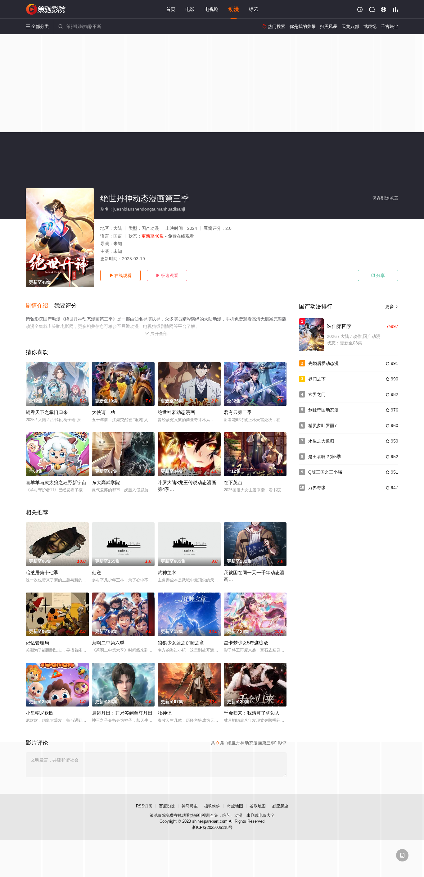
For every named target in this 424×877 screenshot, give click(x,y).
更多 (391, 306)
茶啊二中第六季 (108, 642)
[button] (40, 306)
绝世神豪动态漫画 (176, 412)
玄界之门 (317, 394)
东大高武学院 (106, 482)
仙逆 (96, 572)
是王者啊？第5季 (324, 456)
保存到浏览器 (385, 198)
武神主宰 (167, 572)
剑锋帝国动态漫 (323, 409)
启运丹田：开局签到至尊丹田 (122, 713)
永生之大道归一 (323, 440)
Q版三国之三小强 (325, 472)
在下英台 (233, 482)
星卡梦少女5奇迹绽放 (246, 642)
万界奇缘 (317, 487)
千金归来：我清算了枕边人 (252, 713)
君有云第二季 (238, 412)
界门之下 (317, 378)
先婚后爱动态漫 (323, 363)
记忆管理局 (37, 642)
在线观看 (120, 275)
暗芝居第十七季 (42, 572)
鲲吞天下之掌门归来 (47, 412)
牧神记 (165, 713)
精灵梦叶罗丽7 (322, 425)
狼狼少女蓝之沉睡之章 (181, 642)
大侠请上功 (103, 412)
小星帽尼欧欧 (40, 713)
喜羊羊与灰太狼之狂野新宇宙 (56, 482)
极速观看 (167, 275)
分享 (378, 275)
